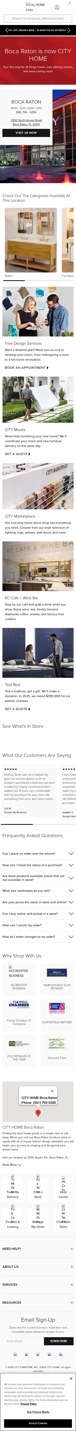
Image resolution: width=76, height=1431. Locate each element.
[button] (38, 853)
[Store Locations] (19, 7)
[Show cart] (69, 7)
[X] (38, 1354)
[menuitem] (6, 7)
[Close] (52, 1091)
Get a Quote (16, 454)
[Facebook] (26, 1354)
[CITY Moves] (38, 418)
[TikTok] (60, 1354)
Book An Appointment (25, 368)
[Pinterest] (49, 1354)
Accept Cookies (38, 1423)
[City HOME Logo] (38, 7)
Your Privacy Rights (38, 1412)
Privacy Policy (28, 1404)
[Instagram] (15, 1354)
